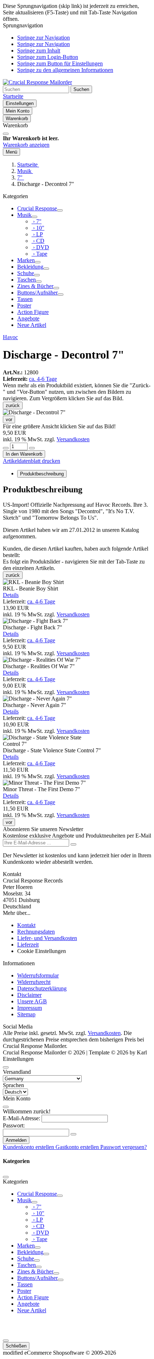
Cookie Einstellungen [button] (41, 951)
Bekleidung (30, 267)
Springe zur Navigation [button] (43, 38)
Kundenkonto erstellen (29, 1147)
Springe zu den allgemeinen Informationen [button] (65, 70)
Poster (24, 305)
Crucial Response (37, 208)
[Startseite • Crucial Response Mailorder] (37, 82)
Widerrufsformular (38, 975)
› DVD (40, 247)
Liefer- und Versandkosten (47, 938)
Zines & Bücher (35, 286)
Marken (26, 260)
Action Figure (33, 312)
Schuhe (25, 273)
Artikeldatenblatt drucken (31, 461)
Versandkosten (73, 439)
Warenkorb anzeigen (26, 145)
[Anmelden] (73, 844)
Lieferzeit (28, 944)
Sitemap (26, 1014)
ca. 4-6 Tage (43, 379)
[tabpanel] (77, 512)
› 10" (38, 228)
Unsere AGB (32, 1001)
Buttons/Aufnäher (37, 292)
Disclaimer (29, 995)
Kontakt (26, 925)
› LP (37, 234)
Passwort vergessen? (123, 1147)
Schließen (16, 1346)
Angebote (28, 318)
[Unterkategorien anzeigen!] (60, 210)
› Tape (39, 254)
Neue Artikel (31, 325)
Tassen (25, 299)
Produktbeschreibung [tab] (42, 473)
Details (11, 595)
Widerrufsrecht (33, 982)
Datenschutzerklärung (42, 988)
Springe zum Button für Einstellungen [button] (60, 63)
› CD (38, 241)
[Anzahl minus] (6, 448)
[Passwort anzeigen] (73, 1134)
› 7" (37, 221)
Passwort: (14, 1125)
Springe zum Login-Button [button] (47, 57)
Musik (24, 215)
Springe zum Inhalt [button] (38, 50)
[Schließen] (6, 134)
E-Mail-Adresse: (21, 1118)
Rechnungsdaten (36, 932)
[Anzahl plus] (32, 448)
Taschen (26, 280)
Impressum (29, 1008)
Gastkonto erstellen (78, 1147)
